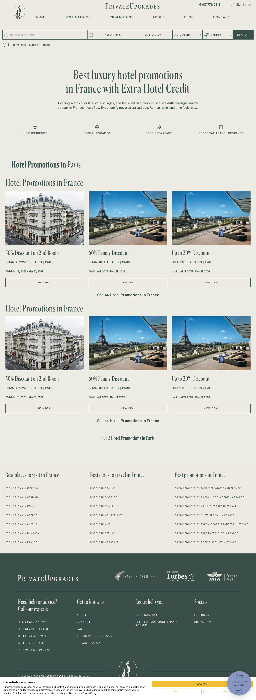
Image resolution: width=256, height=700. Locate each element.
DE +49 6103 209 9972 (34, 649)
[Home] (4, 45)
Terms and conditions (94, 635)
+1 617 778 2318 (209, 4)
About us (84, 614)
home (40, 17)
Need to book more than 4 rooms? (156, 623)
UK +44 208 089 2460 (33, 629)
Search (243, 34)
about (159, 17)
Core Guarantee (148, 614)
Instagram (202, 621)
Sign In (241, 4)
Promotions (18, 44)
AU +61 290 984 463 (32, 643)
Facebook (201, 614)
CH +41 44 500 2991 (32, 636)
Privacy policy (88, 642)
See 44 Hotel (128, 295)
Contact (84, 621)
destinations (77, 17)
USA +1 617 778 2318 (33, 622)
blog (189, 17)
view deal (44, 282)
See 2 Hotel (128, 438)
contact (221, 17)
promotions (122, 17)
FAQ (79, 628)
